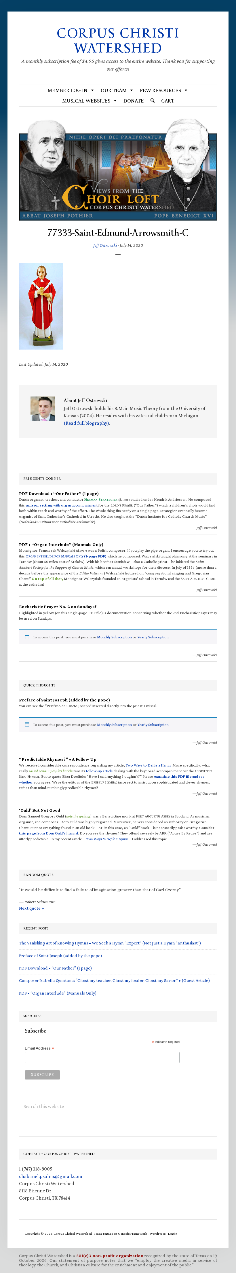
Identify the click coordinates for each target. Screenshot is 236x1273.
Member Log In (67, 90)
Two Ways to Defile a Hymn (148, 765)
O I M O (66, 556)
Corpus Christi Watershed (118, 41)
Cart (167, 100)
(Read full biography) (86, 423)
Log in (172, 1234)
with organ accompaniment (62, 505)
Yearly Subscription (153, 637)
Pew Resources (160, 90)
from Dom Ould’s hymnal (48, 833)
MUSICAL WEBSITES (86, 100)
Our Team (114, 90)
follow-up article (99, 771)
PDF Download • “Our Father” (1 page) (55, 967)
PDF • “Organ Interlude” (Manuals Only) (58, 993)
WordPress (158, 1234)
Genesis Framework (132, 1234)
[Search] (152, 100)
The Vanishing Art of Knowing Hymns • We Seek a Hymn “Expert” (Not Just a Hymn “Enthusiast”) (110, 942)
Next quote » (31, 908)
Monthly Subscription (114, 637)
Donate (133, 100)
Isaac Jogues (103, 1234)
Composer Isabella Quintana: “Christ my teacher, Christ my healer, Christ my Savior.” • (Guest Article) (114, 980)
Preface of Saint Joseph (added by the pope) (60, 955)
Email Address (39, 1048)
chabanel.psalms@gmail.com (50, 1176)
